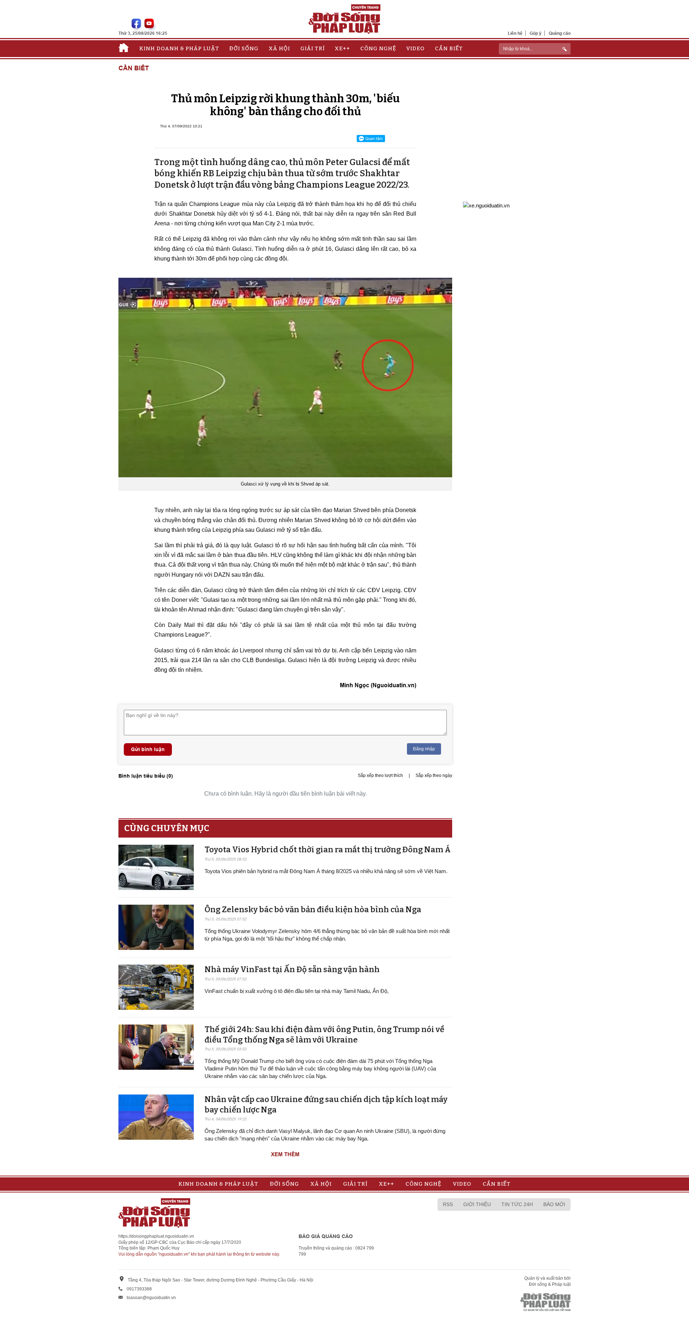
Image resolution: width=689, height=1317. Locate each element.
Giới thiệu (477, 1204)
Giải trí (312, 48)
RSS (448, 1204)
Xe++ (342, 48)
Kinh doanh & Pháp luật (179, 48)
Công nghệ (378, 48)
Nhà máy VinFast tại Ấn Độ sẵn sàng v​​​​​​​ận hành (292, 969)
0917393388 (139, 1289)
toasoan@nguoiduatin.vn (151, 1297)
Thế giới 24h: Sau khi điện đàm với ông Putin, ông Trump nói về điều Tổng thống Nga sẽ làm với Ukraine (324, 1035)
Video (415, 48)
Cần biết (449, 48)
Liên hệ (515, 33)
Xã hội (279, 48)
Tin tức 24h (517, 1204)
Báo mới (554, 1204)
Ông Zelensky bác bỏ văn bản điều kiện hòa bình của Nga (313, 909)
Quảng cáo (560, 33)
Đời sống (243, 48)
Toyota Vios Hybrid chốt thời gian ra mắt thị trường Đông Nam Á (328, 849)
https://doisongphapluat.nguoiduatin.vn (156, 1236)
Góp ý (536, 33)
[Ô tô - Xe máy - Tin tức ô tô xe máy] (486, 205)
